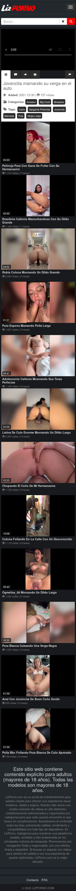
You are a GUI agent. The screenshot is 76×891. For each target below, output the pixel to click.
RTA (44, 880)
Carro (22, 109)
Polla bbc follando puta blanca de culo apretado (36, 752)
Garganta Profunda (39, 109)
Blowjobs (59, 102)
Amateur (31, 102)
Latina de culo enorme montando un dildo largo (36, 432)
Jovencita (59, 109)
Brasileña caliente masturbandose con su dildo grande (35, 220)
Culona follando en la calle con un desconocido (37, 539)
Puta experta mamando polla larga (26, 326)
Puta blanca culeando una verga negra (29, 646)
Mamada (9, 116)
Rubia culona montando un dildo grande (31, 272)
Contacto (33, 880)
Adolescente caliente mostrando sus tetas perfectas (32, 380)
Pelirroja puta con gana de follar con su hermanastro (30, 167)
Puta (20, 116)
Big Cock (45, 102)
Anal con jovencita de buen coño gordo (31, 699)
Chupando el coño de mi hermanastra (28, 486)
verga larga (34, 116)
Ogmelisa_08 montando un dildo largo (29, 592)
